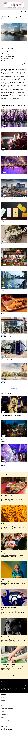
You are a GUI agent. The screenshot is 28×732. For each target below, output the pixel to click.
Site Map (3, 711)
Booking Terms (4, 705)
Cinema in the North (6, 636)
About (2, 697)
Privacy (3, 700)
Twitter (4, 720)
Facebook (18, 720)
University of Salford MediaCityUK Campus (9, 198)
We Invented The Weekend (15, 69)
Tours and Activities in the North (8, 664)
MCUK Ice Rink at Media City (4, 175)
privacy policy (6, 689)
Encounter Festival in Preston (7, 463)
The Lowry (15, 83)
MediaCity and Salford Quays (10, 54)
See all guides (14, 675)
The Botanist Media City (6, 244)
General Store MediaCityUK (6, 359)
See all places (14, 388)
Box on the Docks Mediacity (6, 267)
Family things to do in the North (8, 607)
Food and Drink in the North (7, 495)
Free (24, 63)
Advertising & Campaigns (7, 708)
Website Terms (4, 703)
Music (2, 551)
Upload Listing (4, 714)
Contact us (3, 694)
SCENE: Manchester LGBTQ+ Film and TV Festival (11, 415)
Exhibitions (3, 523)
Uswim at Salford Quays (4, 290)
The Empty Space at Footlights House (5, 152)
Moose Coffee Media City (6, 336)
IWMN (11, 89)
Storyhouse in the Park (5, 439)
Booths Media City (5, 221)
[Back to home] (5, 11)
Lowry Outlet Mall (4, 382)
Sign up (25, 685)
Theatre (3, 579)
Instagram (10, 720)
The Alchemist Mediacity (6, 313)
